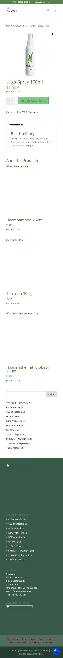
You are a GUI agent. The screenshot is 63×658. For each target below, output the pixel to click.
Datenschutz (46, 639)
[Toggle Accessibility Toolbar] (56, 651)
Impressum (28, 639)
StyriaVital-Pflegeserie (17, 438)
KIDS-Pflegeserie (14, 420)
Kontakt (47, 642)
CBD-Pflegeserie (14, 411)
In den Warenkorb (33, 101)
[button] (52, 34)
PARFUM (10, 429)
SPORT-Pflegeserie (15, 434)
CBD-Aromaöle (13, 407)
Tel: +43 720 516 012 (21, 2)
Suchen (51, 394)
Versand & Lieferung (28, 642)
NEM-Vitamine (13, 425)
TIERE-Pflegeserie (14, 447)
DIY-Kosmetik (12, 416)
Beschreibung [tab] (16, 124)
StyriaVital (12, 639)
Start (8, 25)
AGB (10, 642)
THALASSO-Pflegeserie (22, 25)
